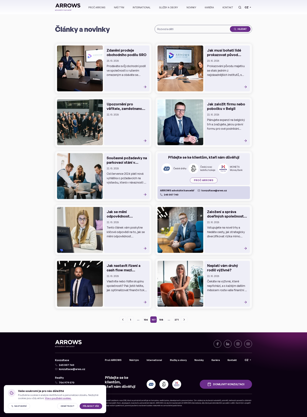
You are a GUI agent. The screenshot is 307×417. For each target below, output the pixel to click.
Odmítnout (67, 406)
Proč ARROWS (96, 7)
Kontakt (228, 7)
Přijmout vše (91, 406)
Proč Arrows (203, 180)
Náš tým (119, 7)
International (141, 7)
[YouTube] (248, 344)
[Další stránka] (184, 319)
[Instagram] (238, 344)
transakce (155, 400)
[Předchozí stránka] (123, 319)
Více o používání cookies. (58, 398)
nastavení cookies (146, 405)
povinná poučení (131, 405)
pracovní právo (187, 400)
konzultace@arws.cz (214, 190)
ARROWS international (192, 403)
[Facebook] (217, 344)
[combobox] (193, 29)
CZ (246, 7)
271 (177, 319)
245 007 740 (171, 194)
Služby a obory (168, 7)
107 (154, 319)
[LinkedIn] (228, 344)
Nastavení (20, 406)
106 (146, 319)
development (175, 400)
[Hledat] (240, 7)
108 (161, 319)
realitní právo (164, 400)
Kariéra (209, 7)
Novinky (191, 7)
